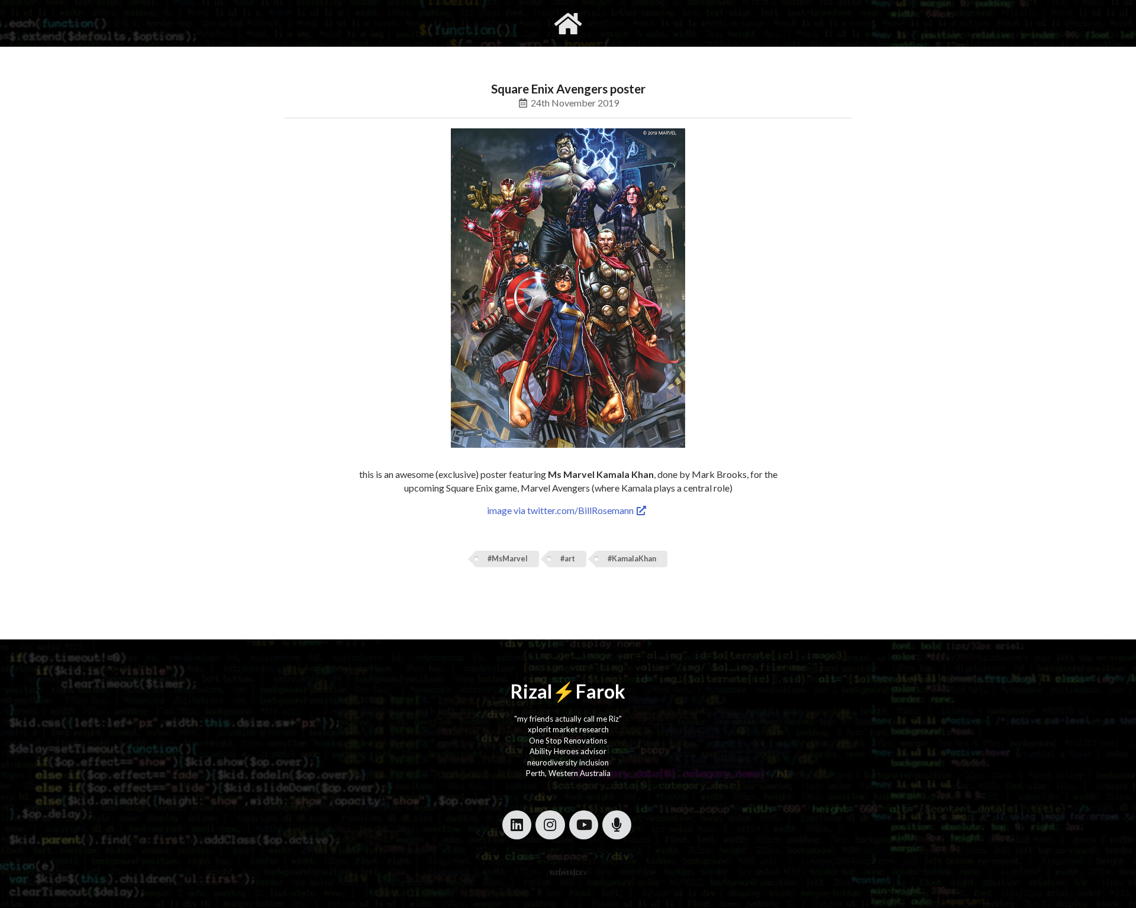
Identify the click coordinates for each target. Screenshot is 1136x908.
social (625, 23)
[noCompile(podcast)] (616, 824)
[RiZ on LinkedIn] (516, 824)
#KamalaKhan (632, 558)
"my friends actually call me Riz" (568, 718)
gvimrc (501, 23)
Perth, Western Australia (568, 773)
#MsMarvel (508, 558)
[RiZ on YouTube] (583, 824)
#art (567, 558)
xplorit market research (568, 729)
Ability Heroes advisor (568, 751)
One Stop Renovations (568, 740)
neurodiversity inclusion (568, 762)
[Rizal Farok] (568, 23)
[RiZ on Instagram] (549, 824)
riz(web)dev (568, 872)
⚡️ (564, 691)
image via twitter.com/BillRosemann (561, 510)
